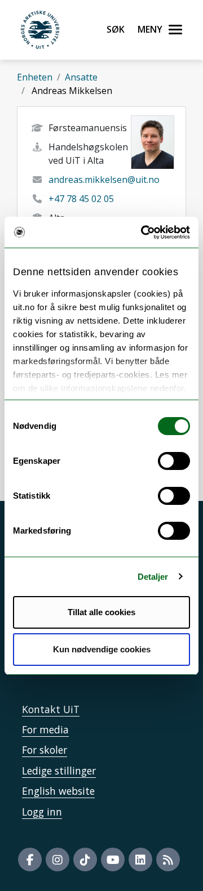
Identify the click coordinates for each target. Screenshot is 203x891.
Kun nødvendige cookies (102, 649)
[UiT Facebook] (30, 859)
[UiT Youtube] (113, 859)
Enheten (34, 77)
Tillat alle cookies (101, 612)
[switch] (174, 461)
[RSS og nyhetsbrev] (168, 859)
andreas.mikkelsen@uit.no (104, 179)
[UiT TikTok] (85, 859)
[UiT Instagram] (57, 859)
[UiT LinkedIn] (140, 859)
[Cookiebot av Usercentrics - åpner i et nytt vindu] (143, 232)
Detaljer (153, 576)
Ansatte (81, 77)
